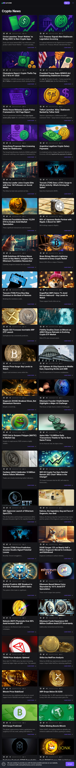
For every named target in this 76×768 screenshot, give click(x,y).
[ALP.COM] (6, 3)
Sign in (67, 3)
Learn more (30, 47)
